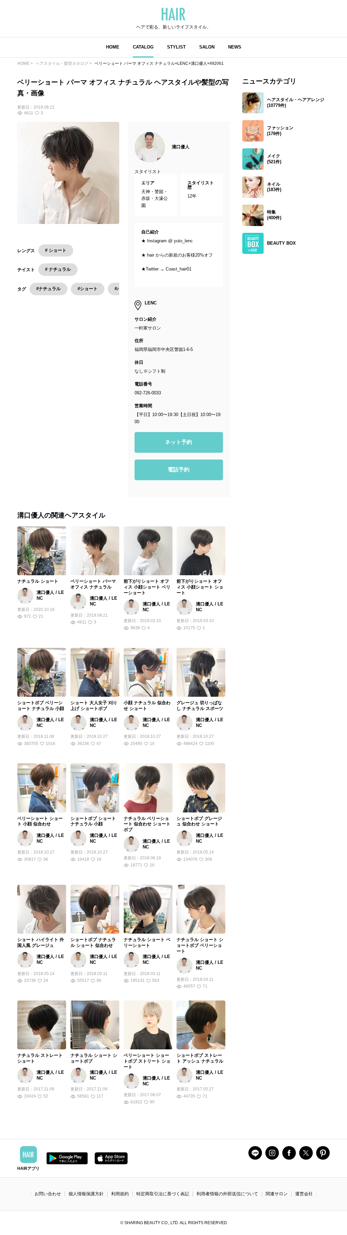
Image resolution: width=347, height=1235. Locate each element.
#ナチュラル (48, 288)
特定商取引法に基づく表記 (162, 1193)
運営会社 (304, 1193)
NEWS (234, 47)
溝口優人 (180, 146)
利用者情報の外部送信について (227, 1193)
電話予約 (178, 469)
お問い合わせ (48, 1193)
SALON (207, 47)
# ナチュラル (58, 269)
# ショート (55, 250)
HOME (112, 47)
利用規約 (120, 1193)
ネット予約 (178, 442)
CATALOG (143, 47)
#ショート (88, 288)
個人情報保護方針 (86, 1193)
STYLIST (176, 47)
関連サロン (277, 1193)
